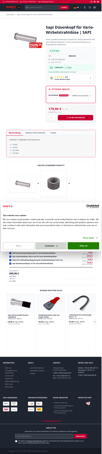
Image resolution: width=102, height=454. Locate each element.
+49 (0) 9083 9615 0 (63, 376)
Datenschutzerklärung (34, 441)
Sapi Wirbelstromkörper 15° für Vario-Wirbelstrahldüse (32, 264)
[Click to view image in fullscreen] (25, 37)
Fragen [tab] (53, 133)
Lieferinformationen (37, 368)
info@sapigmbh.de (64, 373)
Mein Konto (9, 384)
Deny (18, 246)
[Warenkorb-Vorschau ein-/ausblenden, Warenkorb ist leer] (90, 7)
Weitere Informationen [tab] (35, 133)
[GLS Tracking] (31, 403)
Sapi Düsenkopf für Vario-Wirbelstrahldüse (35, 14)
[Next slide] (95, 322)
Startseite (10, 14)
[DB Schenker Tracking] (31, 409)
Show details (88, 238)
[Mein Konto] (84, 7)
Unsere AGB (9, 376)
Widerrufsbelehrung (12, 381)
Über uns (8, 368)
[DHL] (39, 409)
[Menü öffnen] (94, 7)
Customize (49, 246)
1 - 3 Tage (67, 67)
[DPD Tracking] (39, 403)
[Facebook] (95, 2)
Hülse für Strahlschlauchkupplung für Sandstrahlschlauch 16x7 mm (37, 260)
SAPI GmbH (9, 387)
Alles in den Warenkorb (80, 276)
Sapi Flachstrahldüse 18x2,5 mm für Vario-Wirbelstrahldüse (34, 257)
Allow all (83, 246)
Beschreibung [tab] (15, 133)
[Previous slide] (7, 322)
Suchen (64, 7)
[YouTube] (98, 2)
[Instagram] (91, 2)
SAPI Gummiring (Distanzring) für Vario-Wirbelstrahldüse (33, 253)
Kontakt (32, 373)
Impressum (9, 379)
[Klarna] (6, 409)
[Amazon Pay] (14, 403)
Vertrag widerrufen (52, 421)
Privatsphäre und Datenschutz (11, 372)
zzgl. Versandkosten (58, 59)
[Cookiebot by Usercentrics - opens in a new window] (88, 206)
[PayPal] (6, 403)
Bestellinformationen (37, 371)
